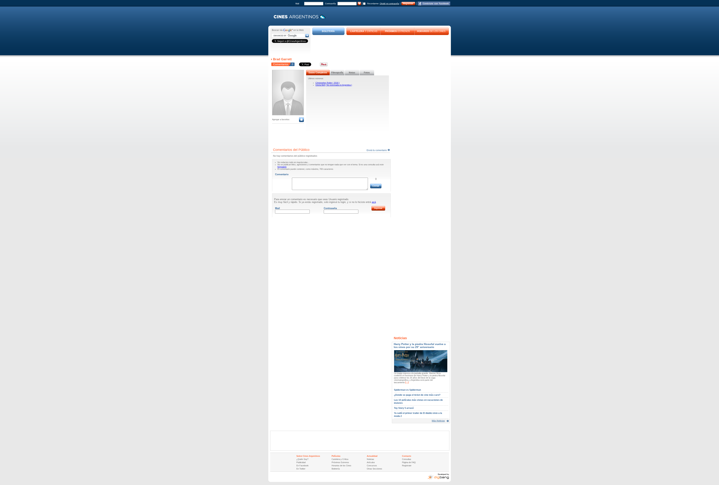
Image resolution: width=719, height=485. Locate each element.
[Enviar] (376, 186)
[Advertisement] (381, 45)
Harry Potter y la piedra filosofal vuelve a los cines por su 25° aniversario (420, 346)
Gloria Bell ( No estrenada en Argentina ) (333, 85)
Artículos (371, 462)
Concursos (372, 465)
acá (374, 202)
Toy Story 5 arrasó (404, 408)
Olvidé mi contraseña (389, 3)
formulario (281, 167)
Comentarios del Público (291, 150)
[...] (407, 382)
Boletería (336, 469)
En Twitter (300, 469)
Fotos (367, 72)
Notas (352, 72)
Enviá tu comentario (377, 150)
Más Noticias (438, 420)
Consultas (406, 459)
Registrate (408, 3)
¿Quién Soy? (302, 459)
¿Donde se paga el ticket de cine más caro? (417, 395)
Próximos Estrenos (340, 462)
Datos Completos (318, 72)
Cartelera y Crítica (340, 459)
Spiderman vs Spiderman (407, 390)
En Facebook (302, 465)
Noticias (370, 459)
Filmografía (337, 72)
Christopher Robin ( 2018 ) (327, 83)
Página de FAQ (409, 462)
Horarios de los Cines (341, 465)
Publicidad (301, 462)
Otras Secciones (374, 469)
